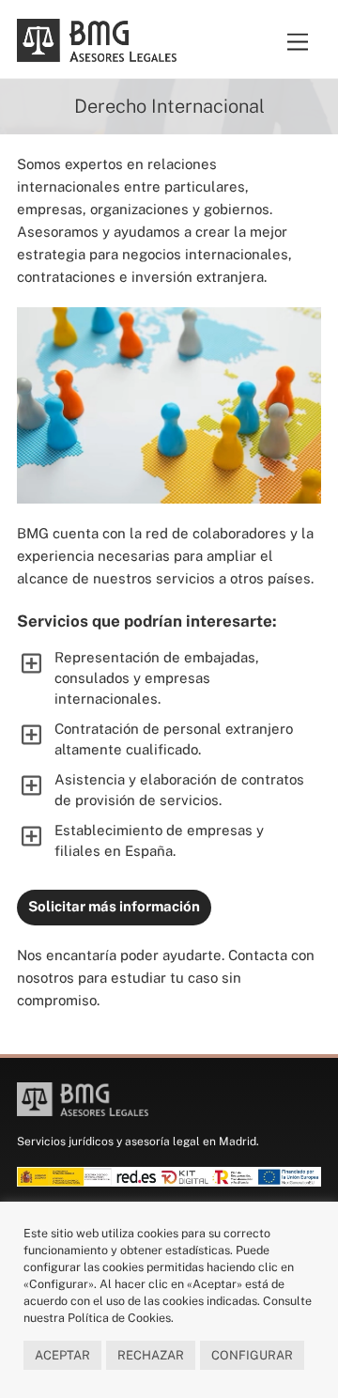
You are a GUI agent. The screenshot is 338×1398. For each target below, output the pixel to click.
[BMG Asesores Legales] (97, 53)
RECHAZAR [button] (150, 1355)
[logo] (85, 1109)
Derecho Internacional (169, 106)
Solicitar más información (114, 906)
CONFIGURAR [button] (252, 1355)
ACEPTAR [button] (62, 1355)
